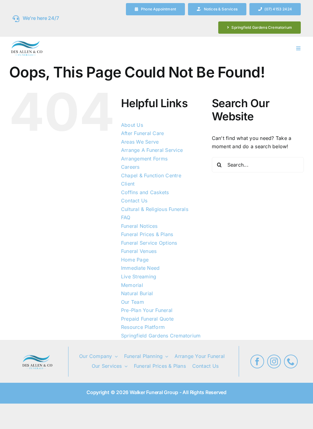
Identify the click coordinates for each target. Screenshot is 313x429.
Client (127, 184)
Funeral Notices (139, 226)
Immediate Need (140, 268)
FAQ (126, 217)
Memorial (132, 285)
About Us (132, 125)
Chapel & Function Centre (151, 175)
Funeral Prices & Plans (147, 234)
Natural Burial (137, 293)
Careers (130, 167)
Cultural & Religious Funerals (154, 209)
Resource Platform (143, 327)
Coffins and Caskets (145, 192)
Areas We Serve (140, 142)
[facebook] (257, 361)
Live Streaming (138, 276)
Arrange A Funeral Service (152, 150)
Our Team (132, 302)
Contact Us (134, 201)
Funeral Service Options (149, 243)
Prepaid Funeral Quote (147, 319)
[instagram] (274, 361)
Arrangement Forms (144, 159)
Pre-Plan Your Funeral (146, 310)
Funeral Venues (138, 251)
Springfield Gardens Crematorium (161, 336)
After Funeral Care (142, 133)
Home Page (135, 260)
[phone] (291, 361)
